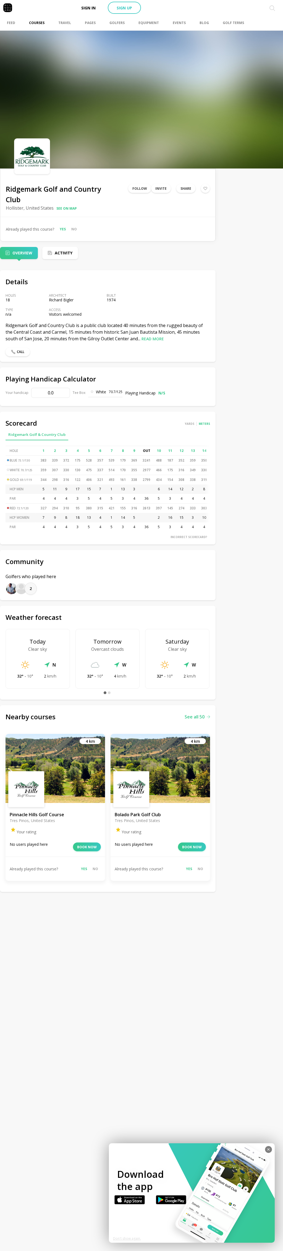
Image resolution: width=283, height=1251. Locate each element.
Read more (153, 338)
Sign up (124, 7)
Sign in (88, 7)
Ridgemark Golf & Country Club (36, 434)
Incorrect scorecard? (189, 537)
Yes (63, 229)
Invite (161, 188)
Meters (204, 424)
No (74, 229)
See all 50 (195, 717)
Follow (139, 188)
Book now (87, 847)
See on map (66, 208)
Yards (189, 424)
